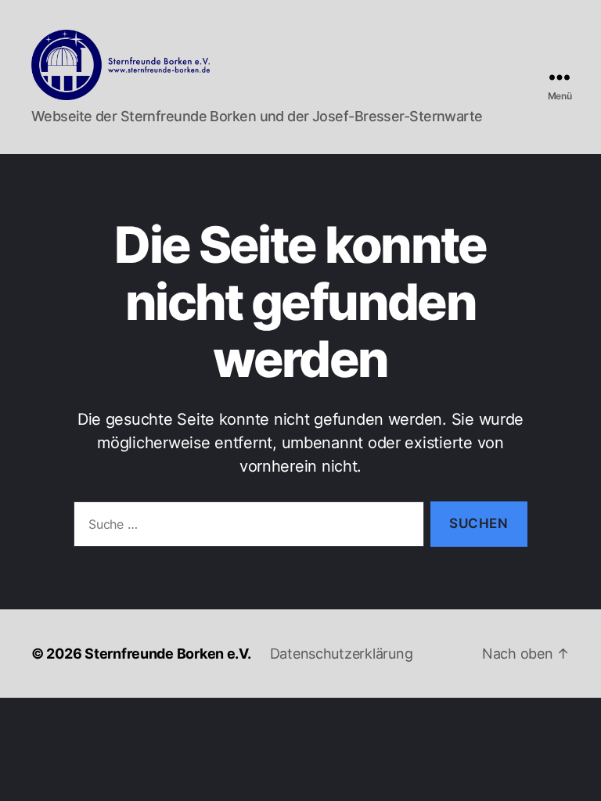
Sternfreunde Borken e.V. (168, 653)
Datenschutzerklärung (341, 653)
